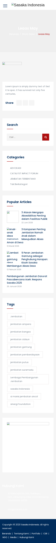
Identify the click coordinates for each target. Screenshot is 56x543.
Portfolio (36, 533)
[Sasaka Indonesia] (28, 5)
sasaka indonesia (20, 388)
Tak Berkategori (18, 184)
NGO (5, 537)
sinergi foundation (20, 404)
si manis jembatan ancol (24, 396)
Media (13, 537)
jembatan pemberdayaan (25, 354)
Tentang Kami (21, 533)
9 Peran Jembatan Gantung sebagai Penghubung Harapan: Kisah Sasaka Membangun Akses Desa (27, 259)
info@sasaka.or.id (17, 509)
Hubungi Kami (27, 537)
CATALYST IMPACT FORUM (24, 173)
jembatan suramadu (21, 369)
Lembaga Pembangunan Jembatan (24, 379)
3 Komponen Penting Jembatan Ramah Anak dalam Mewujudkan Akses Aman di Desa (26, 236)
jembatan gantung (21, 346)
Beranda (13, 34)
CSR (45, 533)
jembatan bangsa (20, 331)
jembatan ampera (20, 324)
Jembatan (16, 316)
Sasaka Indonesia (30, 524)
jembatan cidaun (20, 339)
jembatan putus (19, 362)
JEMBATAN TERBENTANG (23, 178)
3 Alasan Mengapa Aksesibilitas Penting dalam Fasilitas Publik (34, 216)
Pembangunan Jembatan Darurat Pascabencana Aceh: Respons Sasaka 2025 (27, 279)
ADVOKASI (15, 168)
